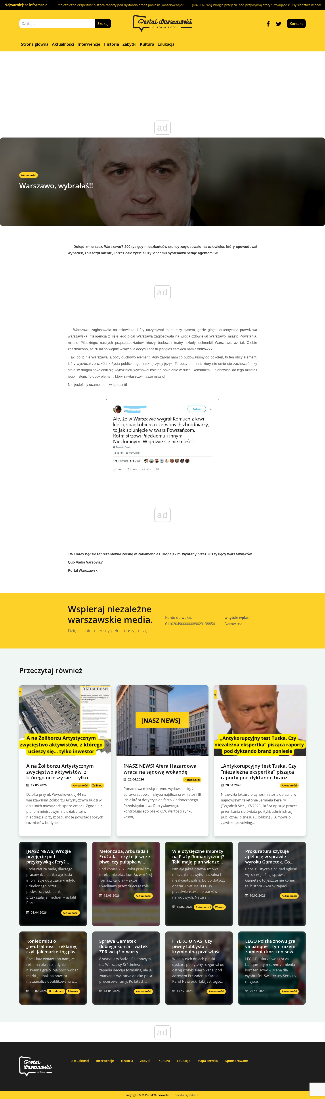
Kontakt (296, 23)
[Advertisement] (162, 84)
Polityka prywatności (186, 1095)
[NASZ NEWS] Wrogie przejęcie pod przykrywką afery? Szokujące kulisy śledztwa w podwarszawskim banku (243, 5)
